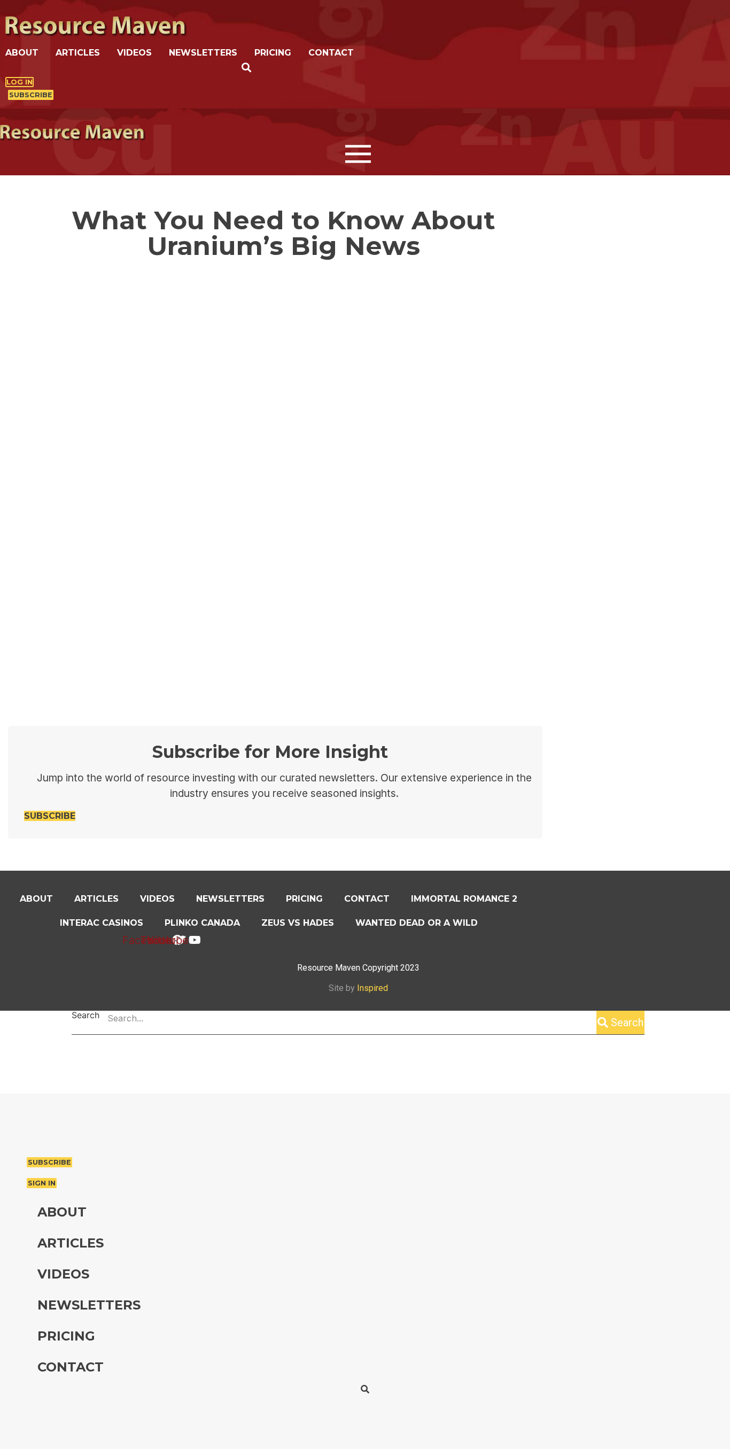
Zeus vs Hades (297, 923)
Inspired (372, 988)
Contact (331, 53)
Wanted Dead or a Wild (416, 923)
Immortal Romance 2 (464, 899)
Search (85, 1015)
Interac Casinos (101, 923)
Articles (78, 53)
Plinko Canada (202, 923)
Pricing (272, 53)
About (21, 53)
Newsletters (203, 53)
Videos (134, 53)
